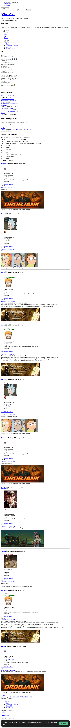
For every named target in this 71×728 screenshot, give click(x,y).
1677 (26, 129)
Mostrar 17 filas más (7, 160)
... (12, 129)
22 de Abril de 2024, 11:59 (8, 526)
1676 (23, 129)
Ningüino (3, 488)
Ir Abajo (3, 129)
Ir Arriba (3, 697)
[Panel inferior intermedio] (8, 41)
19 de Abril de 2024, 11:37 (8, 187)
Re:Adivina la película (7, 184)
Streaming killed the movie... (9, 111)
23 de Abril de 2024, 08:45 (8, 670)
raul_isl (3, 272)
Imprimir (3, 128)
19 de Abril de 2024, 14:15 (8, 249)
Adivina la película (6, 96)
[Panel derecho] (5, 41)
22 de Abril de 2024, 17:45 (8, 619)
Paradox (3, 551)
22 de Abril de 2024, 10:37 (8, 461)
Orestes (3, 71)
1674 (17, 129)
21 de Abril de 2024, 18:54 (8, 415)
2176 (31, 129)
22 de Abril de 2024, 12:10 (8, 581)
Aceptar (63, 723)
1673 (14, 129)
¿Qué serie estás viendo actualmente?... (7, 99)
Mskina (13, 100)
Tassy (2, 55)
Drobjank (3, 60)
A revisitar (4, 108)
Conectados (5, 715)
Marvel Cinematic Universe (8, 103)
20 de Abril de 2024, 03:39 (8, 301)
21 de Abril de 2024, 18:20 (8, 354)
